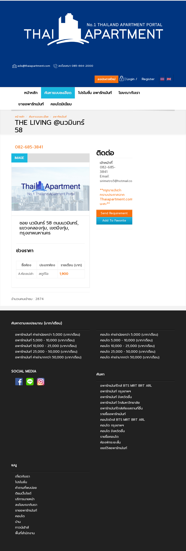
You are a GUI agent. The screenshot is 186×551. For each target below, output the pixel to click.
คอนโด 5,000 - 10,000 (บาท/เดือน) (126, 340)
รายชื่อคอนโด (109, 436)
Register (149, 79)
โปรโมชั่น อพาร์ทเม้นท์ (95, 93)
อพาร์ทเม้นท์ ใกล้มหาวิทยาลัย (120, 402)
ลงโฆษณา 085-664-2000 (75, 66)
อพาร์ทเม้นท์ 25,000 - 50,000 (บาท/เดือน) (46, 351)
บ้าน (18, 521)
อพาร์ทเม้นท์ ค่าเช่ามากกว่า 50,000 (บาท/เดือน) (48, 357)
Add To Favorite (114, 220)
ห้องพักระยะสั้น (110, 442)
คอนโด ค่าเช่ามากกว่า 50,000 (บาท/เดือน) (129, 357)
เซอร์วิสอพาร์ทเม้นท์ (113, 448)
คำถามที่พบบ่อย (26, 487)
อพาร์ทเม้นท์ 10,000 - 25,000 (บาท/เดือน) (46, 346)
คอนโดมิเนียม (61, 104)
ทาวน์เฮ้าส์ (22, 527)
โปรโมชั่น (21, 482)
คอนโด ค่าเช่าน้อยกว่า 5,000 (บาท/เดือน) (129, 334)
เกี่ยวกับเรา (22, 476)
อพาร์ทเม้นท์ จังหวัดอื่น (116, 397)
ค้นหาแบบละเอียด (57, 93)
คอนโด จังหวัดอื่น (112, 431)
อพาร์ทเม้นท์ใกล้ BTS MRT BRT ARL (126, 385)
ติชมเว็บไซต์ (23, 493)
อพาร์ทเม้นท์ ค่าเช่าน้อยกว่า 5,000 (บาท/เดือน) (47, 334)
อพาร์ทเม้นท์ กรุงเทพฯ (115, 391)
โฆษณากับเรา (129, 93)
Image (19, 157)
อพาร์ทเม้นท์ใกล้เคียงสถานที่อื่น (121, 408)
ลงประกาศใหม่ (106, 79)
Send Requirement (114, 213)
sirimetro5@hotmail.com (117, 181)
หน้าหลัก (30, 93)
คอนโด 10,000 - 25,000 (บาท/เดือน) (127, 346)
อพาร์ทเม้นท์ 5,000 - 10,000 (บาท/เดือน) (45, 340)
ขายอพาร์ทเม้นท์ (31, 104)
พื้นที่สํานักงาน (25, 533)
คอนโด (20, 516)
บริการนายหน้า (24, 499)
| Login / (132, 79)
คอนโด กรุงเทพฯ (112, 425)
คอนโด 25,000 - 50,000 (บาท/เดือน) (127, 351)
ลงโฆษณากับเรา (26, 504)
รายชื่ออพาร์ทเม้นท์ (113, 414)
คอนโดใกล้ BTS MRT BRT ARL (122, 419)
